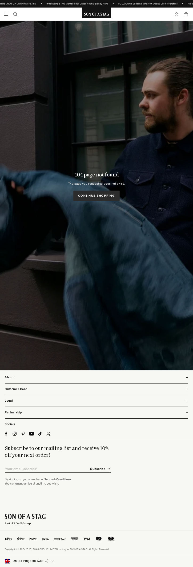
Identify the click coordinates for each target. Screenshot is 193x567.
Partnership (13, 412)
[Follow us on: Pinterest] (23, 433)
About (9, 377)
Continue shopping (96, 196)
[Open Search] (15, 14)
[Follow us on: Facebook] (6, 433)
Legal (9, 401)
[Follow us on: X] (48, 433)
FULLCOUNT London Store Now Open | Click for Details (144, 3)
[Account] (176, 14)
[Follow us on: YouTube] (31, 433)
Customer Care (16, 389)
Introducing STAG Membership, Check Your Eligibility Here (73, 3)
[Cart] (186, 14)
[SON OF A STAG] (96, 14)
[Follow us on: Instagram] (14, 433)
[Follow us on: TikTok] (40, 433)
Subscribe (97, 469)
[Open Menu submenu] (6, 14)
